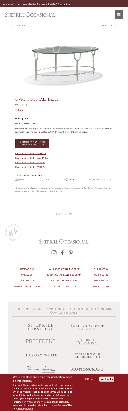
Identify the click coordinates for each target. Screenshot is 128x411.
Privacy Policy (25, 408)
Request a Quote (32, 143)
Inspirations (27, 269)
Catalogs (26, 275)
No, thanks (106, 379)
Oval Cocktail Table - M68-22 (30, 167)
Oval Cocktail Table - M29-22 (30, 162)
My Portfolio (27, 280)
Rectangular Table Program (64, 275)
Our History (101, 269)
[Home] (30, 14)
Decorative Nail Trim (64, 286)
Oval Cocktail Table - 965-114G (31, 157)
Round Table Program (64, 280)
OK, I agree (91, 379)
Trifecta (19, 110)
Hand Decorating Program (64, 269)
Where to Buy (101, 286)
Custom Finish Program (27, 286)
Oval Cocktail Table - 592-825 (30, 153)
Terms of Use (65, 405)
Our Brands (101, 275)
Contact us (64, 4)
